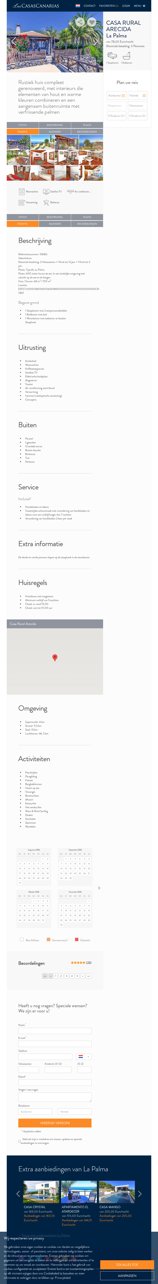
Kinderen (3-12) (53, 1064)
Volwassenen (24, 1064)
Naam (22, 1025)
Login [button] (126, 6)
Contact (89, 6)
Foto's (23, 125)
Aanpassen (127, 1275)
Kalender (55, 132)
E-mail (22, 1038)
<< (45, 976)
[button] (78, 6)
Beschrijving (55, 125)
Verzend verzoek (55, 1123)
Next (96, 41)
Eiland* (22, 1077)
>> (88, 976)
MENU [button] (138, 6)
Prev (14, 41)
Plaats (87, 125)
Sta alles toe (127, 1264)
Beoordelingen (87, 132)
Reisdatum (24, 1106)
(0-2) (80, 1064)
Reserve (23, 132)
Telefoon (22, 1051)
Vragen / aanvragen (28, 1090)
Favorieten (108, 6)
